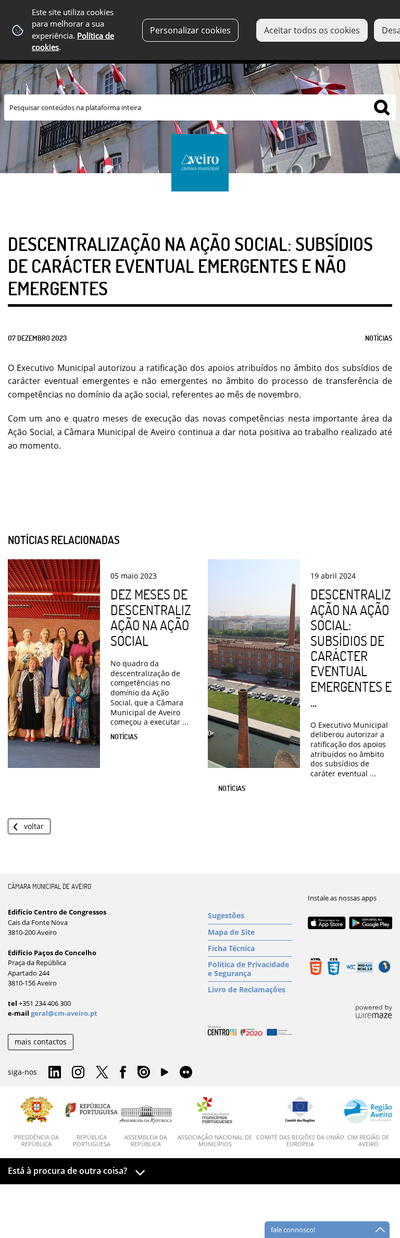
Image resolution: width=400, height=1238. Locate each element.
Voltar (34, 826)
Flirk (186, 1072)
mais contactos (41, 1042)
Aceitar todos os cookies (312, 30)
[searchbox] (200, 107)
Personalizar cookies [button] (190, 30)
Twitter (102, 1072)
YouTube (164, 1074)
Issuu (144, 1072)
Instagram (78, 1072)
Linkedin (54, 1072)
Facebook (123, 1072)
